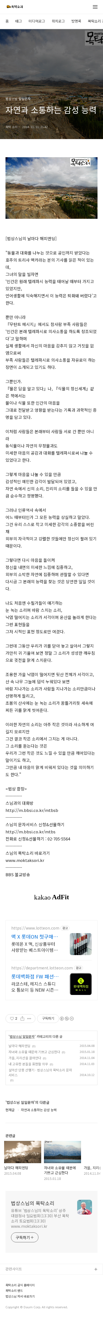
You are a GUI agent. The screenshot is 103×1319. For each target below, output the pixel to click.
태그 (18, 21)
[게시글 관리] (29, 1018)
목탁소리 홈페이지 (19, 1278)
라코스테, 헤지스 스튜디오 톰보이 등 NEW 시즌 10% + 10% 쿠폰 (33, 986)
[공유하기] (22, 1018)
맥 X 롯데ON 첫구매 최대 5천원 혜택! (32, 936)
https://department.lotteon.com (42, 968)
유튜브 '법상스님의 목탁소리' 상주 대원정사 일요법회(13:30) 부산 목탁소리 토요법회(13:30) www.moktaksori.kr (40, 1218)
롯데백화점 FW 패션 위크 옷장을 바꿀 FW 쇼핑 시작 (33, 976)
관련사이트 (13, 1268)
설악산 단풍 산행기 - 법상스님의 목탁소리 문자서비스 (40, 1072)
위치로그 (58, 21)
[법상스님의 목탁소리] (14, 7)
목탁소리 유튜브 (18, 1287)
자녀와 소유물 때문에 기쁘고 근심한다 (34, 1051)
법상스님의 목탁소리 (32, 1203)
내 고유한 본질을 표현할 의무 (28, 1063)
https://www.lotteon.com (35, 928)
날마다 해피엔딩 (19, 1045)
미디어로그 (37, 21)
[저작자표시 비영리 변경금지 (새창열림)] (66, 1018)
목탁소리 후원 (16, 1313)
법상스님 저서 (16, 1304)
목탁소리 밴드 (16, 1296)
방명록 (76, 21)
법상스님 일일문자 (22, 1036)
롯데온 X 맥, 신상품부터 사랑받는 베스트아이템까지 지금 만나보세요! (34, 947)
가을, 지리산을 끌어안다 (25, 1057)
